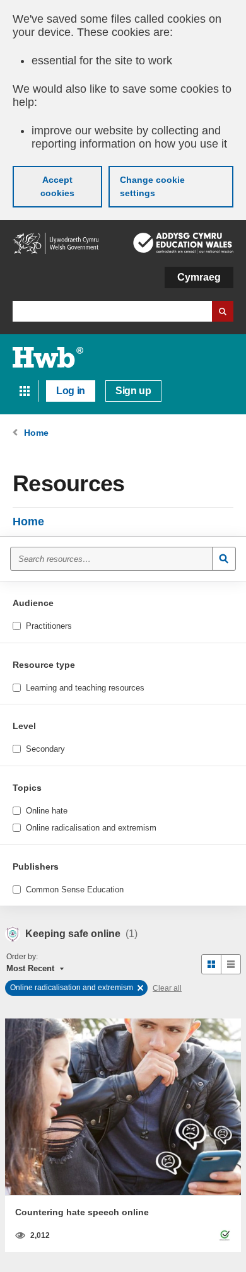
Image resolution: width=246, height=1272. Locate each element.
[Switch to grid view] (211, 964)
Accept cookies (57, 186)
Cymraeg (199, 277)
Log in (70, 390)
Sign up (133, 390)
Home (28, 521)
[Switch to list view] (231, 964)
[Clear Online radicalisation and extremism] (140, 988)
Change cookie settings (152, 186)
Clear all (167, 988)
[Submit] (224, 559)
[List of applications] (25, 391)
